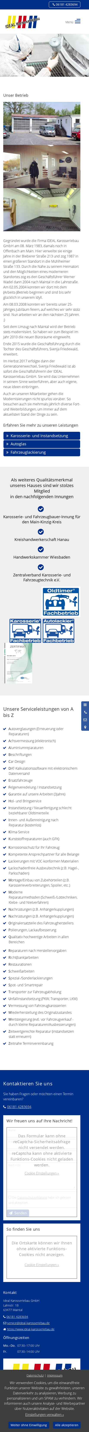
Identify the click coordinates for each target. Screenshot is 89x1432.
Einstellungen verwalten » (44, 1414)
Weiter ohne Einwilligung (29, 1425)
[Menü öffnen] (85, 705)
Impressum (54, 1375)
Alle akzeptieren (66, 1425)
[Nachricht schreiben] (85, 719)
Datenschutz (35, 1375)
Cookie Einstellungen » (42, 1173)
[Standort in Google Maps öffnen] (85, 727)
